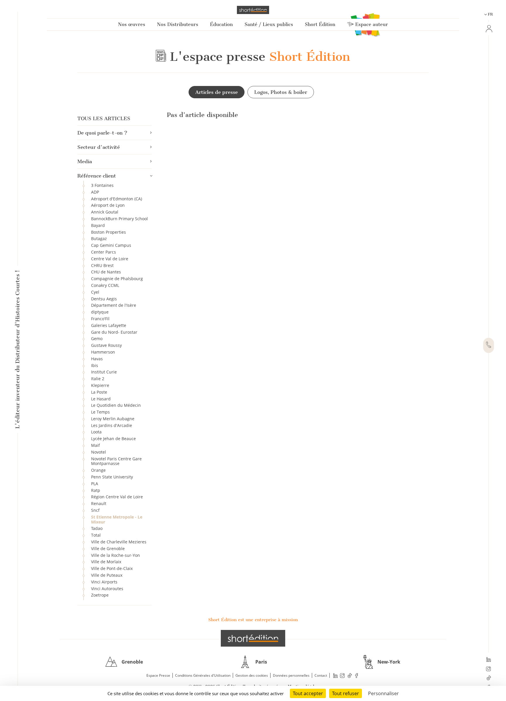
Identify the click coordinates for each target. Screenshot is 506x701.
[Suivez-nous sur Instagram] (488, 669)
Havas (97, 358)
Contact (320, 675)
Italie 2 (97, 378)
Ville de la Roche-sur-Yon (115, 555)
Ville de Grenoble (108, 548)
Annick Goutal (104, 212)
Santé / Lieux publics (269, 24)
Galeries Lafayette (108, 325)
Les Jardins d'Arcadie (111, 425)
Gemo (96, 338)
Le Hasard (101, 399)
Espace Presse (158, 675)
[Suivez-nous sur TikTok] (488, 678)
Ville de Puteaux (106, 575)
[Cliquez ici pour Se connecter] (488, 28)
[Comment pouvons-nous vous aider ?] (488, 345)
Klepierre (100, 385)
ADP (95, 192)
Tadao (96, 528)
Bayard (98, 225)
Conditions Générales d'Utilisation (202, 675)
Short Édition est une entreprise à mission (253, 619)
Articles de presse (216, 92)
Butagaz (99, 238)
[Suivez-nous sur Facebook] (357, 676)
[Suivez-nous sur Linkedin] (488, 660)
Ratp (95, 490)
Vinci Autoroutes (107, 588)
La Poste (99, 392)
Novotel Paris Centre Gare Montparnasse (116, 461)
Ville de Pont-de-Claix (112, 568)
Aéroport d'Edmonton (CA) (116, 198)
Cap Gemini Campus (111, 245)
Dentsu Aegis (104, 299)
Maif (95, 445)
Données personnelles (291, 675)
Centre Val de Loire (109, 258)
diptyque (100, 312)
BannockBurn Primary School (119, 218)
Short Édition (320, 24)
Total (96, 535)
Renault (98, 503)
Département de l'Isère (113, 305)
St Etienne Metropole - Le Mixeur (116, 519)
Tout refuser (345, 693)
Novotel (98, 452)
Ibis (94, 365)
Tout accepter (308, 693)
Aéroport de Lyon (108, 205)
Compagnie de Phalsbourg (117, 278)
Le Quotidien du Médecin (116, 405)
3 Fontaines (102, 185)
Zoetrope (100, 595)
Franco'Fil (100, 318)
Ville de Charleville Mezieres (118, 542)
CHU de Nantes (106, 272)
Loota (96, 432)
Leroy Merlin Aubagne (112, 418)
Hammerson (103, 352)
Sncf (95, 510)
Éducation (221, 24)
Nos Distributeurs (177, 24)
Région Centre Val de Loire (117, 497)
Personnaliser (383, 693)
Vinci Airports (104, 582)
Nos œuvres (131, 24)
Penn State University (112, 477)
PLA (94, 483)
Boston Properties (108, 232)
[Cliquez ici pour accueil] (253, 638)
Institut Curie (104, 372)
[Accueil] (253, 10)
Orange (98, 470)
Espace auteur (371, 24)
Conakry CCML (105, 285)
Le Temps (100, 412)
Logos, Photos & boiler (280, 92)
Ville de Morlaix (106, 561)
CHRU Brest (102, 265)
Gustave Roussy (106, 345)
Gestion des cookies (251, 675)
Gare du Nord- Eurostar (114, 332)
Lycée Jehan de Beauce (113, 438)
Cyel (95, 292)
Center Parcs (103, 252)
